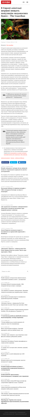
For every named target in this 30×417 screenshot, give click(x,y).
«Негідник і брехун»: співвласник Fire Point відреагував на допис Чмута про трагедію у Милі (13, 250)
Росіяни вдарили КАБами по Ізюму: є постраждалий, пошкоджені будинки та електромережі (12, 368)
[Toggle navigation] (27, 2)
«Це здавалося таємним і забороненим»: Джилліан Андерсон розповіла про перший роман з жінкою (14, 208)
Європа (12, 158)
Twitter (14, 162)
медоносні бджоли (19, 158)
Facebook (6, 162)
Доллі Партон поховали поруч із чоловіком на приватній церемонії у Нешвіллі (13, 231)
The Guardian (9, 45)
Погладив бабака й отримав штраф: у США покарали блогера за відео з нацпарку (13, 189)
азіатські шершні (5, 158)
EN (23, 2)
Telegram (23, 162)
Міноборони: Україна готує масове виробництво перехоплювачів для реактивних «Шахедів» (15, 401)
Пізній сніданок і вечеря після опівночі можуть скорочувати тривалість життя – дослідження (14, 169)
